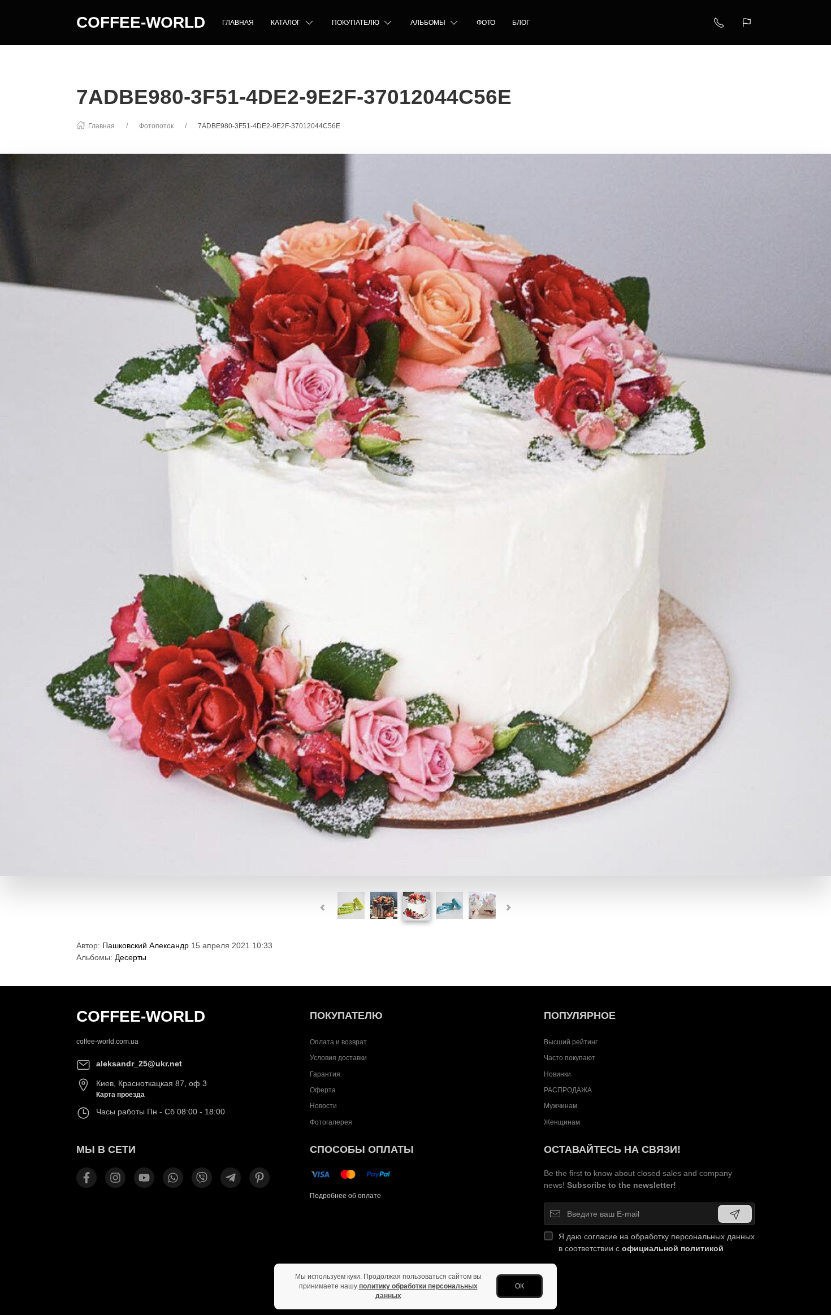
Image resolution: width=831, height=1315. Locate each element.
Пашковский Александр (145, 945)
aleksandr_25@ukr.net (139, 1063)
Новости (323, 1106)
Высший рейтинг (571, 1042)
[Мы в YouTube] (144, 1178)
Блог (521, 23)
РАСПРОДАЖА (568, 1090)
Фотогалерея (331, 1122)
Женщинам (562, 1122)
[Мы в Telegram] (230, 1178)
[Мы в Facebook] (86, 1178)
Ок (519, 1286)
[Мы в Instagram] (115, 1178)
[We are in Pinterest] (259, 1178)
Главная (238, 23)
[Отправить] (735, 1214)
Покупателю (355, 23)
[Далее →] (415, 514)
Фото (486, 23)
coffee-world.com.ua (107, 1041)
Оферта (323, 1090)
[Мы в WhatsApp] (173, 1178)
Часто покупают (569, 1058)
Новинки (557, 1074)
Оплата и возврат (338, 1042)
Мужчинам (560, 1106)
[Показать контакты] (719, 22)
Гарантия (325, 1074)
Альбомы (427, 23)
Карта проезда (120, 1095)
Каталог (286, 23)
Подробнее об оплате (345, 1196)
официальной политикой (673, 1248)
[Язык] (748, 22)
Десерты (130, 957)
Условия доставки (338, 1058)
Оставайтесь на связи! (612, 1149)
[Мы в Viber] (202, 1178)
